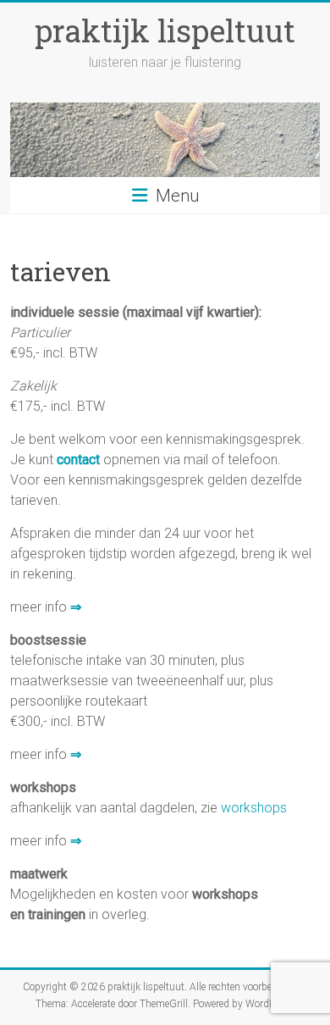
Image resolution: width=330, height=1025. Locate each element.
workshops (254, 808)
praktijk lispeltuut (165, 30)
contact (78, 460)
